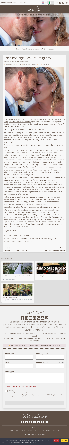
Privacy (11, 391)
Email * (7, 363)
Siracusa (29, 430)
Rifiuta (56, 440)
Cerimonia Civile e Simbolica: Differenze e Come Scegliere (31, 239)
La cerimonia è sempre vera (18, 236)
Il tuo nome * (10, 354)
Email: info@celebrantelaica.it (34, 434)
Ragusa (48, 430)
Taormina (36, 430)
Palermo (23, 430)
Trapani (42, 430)
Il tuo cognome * (42, 354)
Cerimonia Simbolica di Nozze (19, 242)
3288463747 (24, 2)
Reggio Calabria (56, 430)
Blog (23, 49)
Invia (34, 403)
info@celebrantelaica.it (10, 2)
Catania (17, 430)
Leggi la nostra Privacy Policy (28, 442)
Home (17, 49)
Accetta (64, 440)
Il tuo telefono (42, 363)
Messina (11, 430)
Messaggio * (10, 372)
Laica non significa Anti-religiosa (39, 49)
